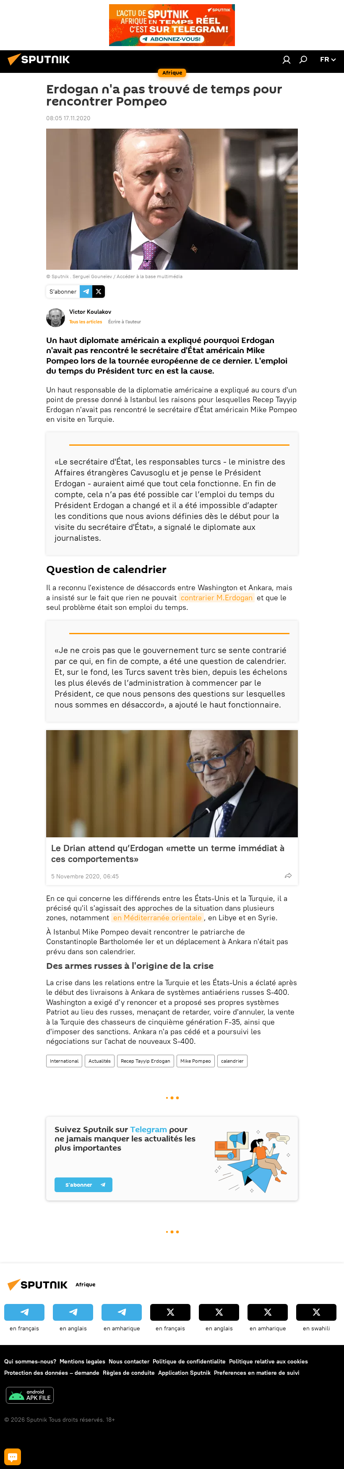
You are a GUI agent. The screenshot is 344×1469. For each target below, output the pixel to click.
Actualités (100, 1061)
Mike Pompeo (195, 1061)
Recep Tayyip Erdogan (145, 1061)
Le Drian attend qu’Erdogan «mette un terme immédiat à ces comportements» (167, 853)
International (64, 1061)
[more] (288, 875)
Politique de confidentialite (189, 1361)
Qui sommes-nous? (30, 1361)
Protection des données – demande (51, 1372)
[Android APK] (29, 1396)
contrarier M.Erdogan (217, 597)
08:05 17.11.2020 (68, 118)
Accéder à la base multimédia (149, 276)
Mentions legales (82, 1361)
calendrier (232, 1061)
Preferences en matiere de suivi (257, 1372)
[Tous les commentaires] (12, 1456)
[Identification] (286, 59)
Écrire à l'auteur (124, 322)
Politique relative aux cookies (268, 1361)
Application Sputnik (184, 1372)
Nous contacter (129, 1361)
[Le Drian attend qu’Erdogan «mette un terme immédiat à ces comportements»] (172, 783)
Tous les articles (85, 322)
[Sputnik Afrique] (41, 66)
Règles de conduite (129, 1372)
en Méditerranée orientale (157, 917)
